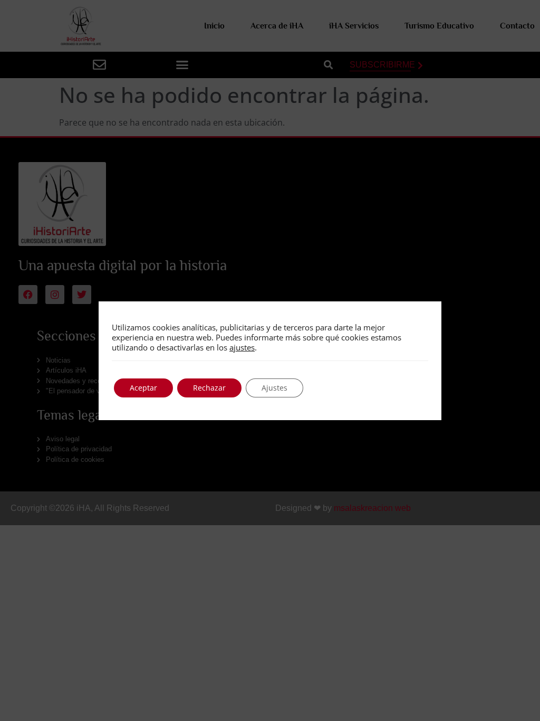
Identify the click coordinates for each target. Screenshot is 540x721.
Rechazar (209, 388)
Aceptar (143, 388)
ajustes (242, 347)
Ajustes (274, 388)
